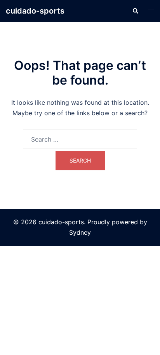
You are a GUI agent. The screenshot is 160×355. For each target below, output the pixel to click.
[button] (135, 11)
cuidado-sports (35, 11)
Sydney (80, 232)
